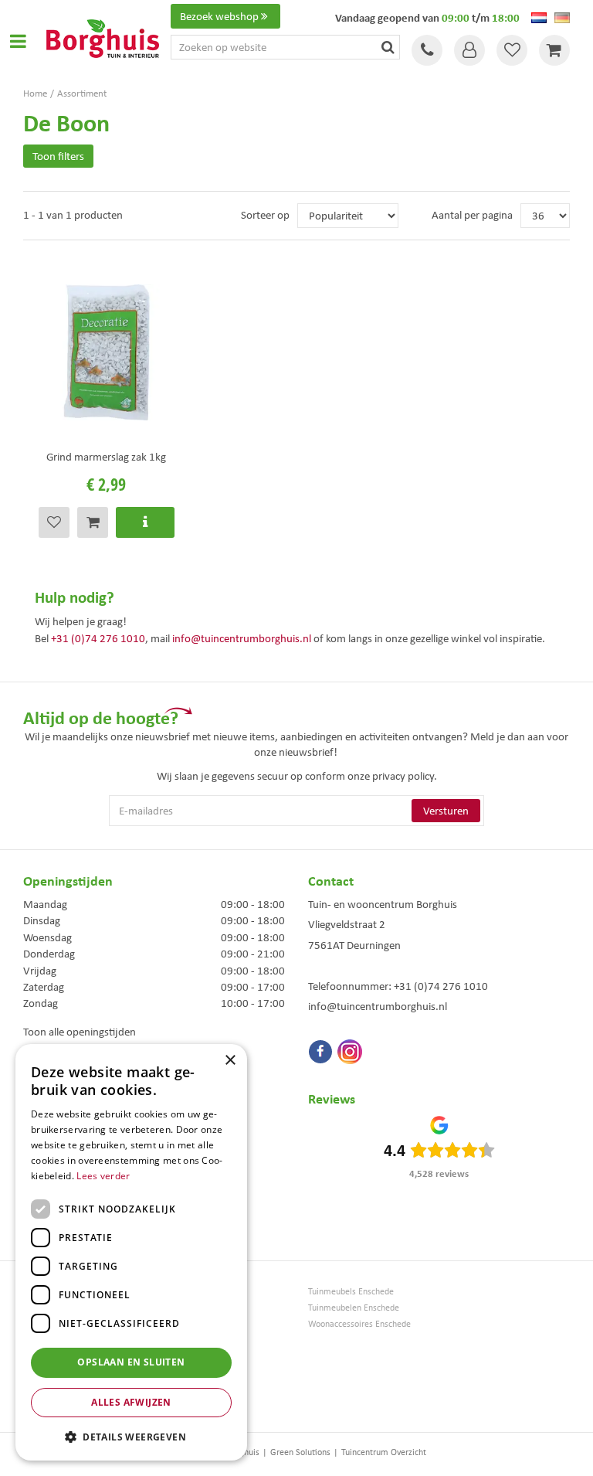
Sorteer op (265, 215)
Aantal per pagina (472, 215)
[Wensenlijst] (511, 50)
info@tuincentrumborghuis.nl (241, 638)
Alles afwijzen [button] (131, 1402)
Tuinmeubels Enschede (351, 1291)
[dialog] (131, 1252)
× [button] (230, 1060)
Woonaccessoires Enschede (359, 1324)
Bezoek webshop (219, 16)
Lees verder (103, 1175)
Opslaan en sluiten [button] (131, 1362)
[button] (131, 1436)
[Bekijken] (554, 50)
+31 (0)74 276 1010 (98, 638)
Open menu (17, 41)
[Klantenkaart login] (469, 50)
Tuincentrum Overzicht (383, 1452)
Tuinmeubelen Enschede (353, 1308)
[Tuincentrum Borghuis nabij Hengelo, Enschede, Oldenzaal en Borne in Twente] (102, 37)
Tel (427, 50)
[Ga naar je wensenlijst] (511, 50)
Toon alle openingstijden (79, 1031)
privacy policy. (404, 776)
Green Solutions (300, 1452)
